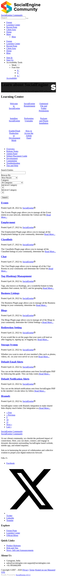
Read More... (49, 234)
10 (7, 420)
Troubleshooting (13, 163)
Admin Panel (11, 154)
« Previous (10, 415)
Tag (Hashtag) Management (16, 276)
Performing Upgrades (29, 119)
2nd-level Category (9, 185)
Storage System (9, 344)
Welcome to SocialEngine (14, 105)
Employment (8, 222)
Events (4, 202)
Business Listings (10, 293)
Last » (9, 427)
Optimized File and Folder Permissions (44, 107)
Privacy (25, 570)
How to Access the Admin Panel (28, 134)
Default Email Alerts (12, 361)
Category (5, 180)
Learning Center (13, 533)
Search (5, 197)
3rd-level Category (9, 190)
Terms (31, 570)
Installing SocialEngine (14, 119)
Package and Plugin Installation (43, 120)
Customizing (11, 161)
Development (12, 158)
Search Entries (7, 170)
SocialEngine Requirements (29, 104)
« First (9, 412)
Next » (9, 424)
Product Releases (13, 545)
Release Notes (12, 151)
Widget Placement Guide (16, 156)
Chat (3, 256)
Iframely (5, 396)
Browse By (6, 175)
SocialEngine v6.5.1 (23, 575)
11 (7, 422)
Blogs (4, 310)
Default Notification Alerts (15, 378)
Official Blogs (12, 535)
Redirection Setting (11, 327)
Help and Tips (12, 548)
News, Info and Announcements (19, 550)
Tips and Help (12, 165)
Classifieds (6, 239)
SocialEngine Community (12, 15)
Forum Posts (11, 530)
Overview (10, 149)
